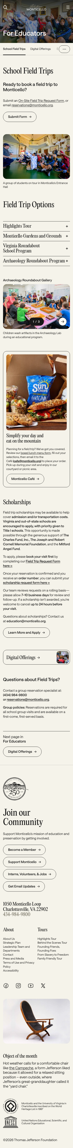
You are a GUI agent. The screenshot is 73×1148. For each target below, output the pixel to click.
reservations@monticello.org (32, 105)
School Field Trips (14, 48)
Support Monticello (22, 862)
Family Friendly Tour (50, 958)
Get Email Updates (21, 886)
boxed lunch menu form (36, 453)
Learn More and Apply (24, 632)
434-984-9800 (16, 914)
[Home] (36, 7)
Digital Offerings (40, 48)
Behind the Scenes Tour (52, 942)
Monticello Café (23, 479)
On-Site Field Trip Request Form (41, 101)
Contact (8, 954)
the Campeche (21, 1068)
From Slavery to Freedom (53, 954)
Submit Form (17, 117)
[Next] (63, 322)
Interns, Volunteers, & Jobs (27, 874)
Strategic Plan (11, 942)
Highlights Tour (47, 938)
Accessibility (11, 970)
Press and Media (13, 958)
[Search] (13, 7)
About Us (9, 938)
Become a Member (22, 850)
